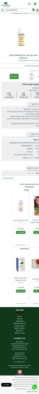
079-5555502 (11, 10)
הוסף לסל (14, 76)
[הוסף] (31, 74)
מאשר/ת (6, 385)
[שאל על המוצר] (9, 94)
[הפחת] (31, 79)
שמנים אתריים (32, 13)
